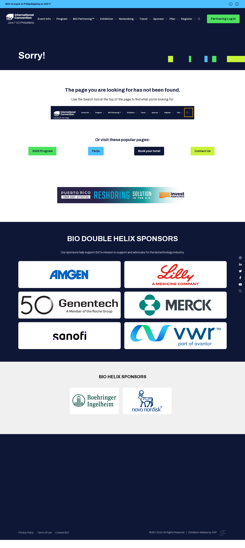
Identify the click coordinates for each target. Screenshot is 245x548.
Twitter (240, 271)
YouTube (240, 284)
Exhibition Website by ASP (203, 532)
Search (199, 19)
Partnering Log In (223, 18)
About (71, 460)
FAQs (96, 151)
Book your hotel (149, 151)
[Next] (230, 4)
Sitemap (121, 489)
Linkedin (240, 264)
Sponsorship (124, 482)
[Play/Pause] (237, 4)
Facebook (240, 278)
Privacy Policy (26, 532)
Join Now (73, 475)
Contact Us (203, 151)
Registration (124, 475)
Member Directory (78, 467)
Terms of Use (44, 532)
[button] (46, 19)
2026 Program (42, 151)
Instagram (240, 258)
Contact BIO (62, 532)
